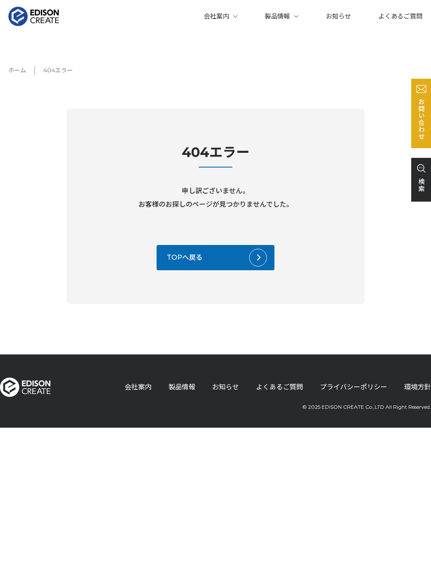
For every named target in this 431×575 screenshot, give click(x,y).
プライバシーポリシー (353, 387)
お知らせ (338, 16)
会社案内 (216, 16)
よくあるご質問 (400, 16)
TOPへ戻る (184, 257)
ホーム (17, 70)
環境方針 (417, 387)
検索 (421, 185)
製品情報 (277, 16)
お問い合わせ (421, 119)
